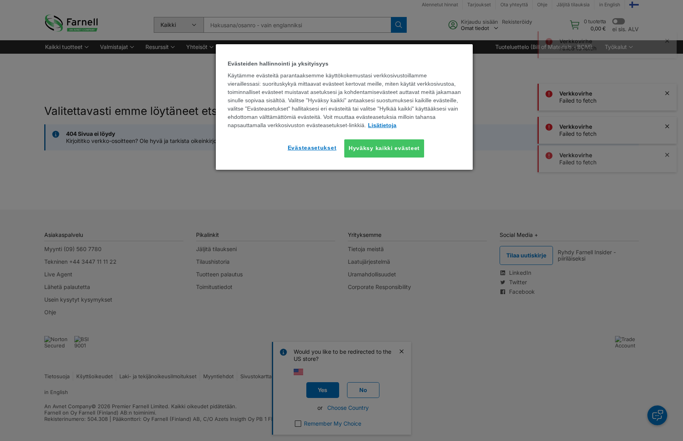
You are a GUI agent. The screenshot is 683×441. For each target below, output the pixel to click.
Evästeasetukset (312, 147)
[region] (344, 107)
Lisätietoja (382, 125)
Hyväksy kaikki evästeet (384, 148)
